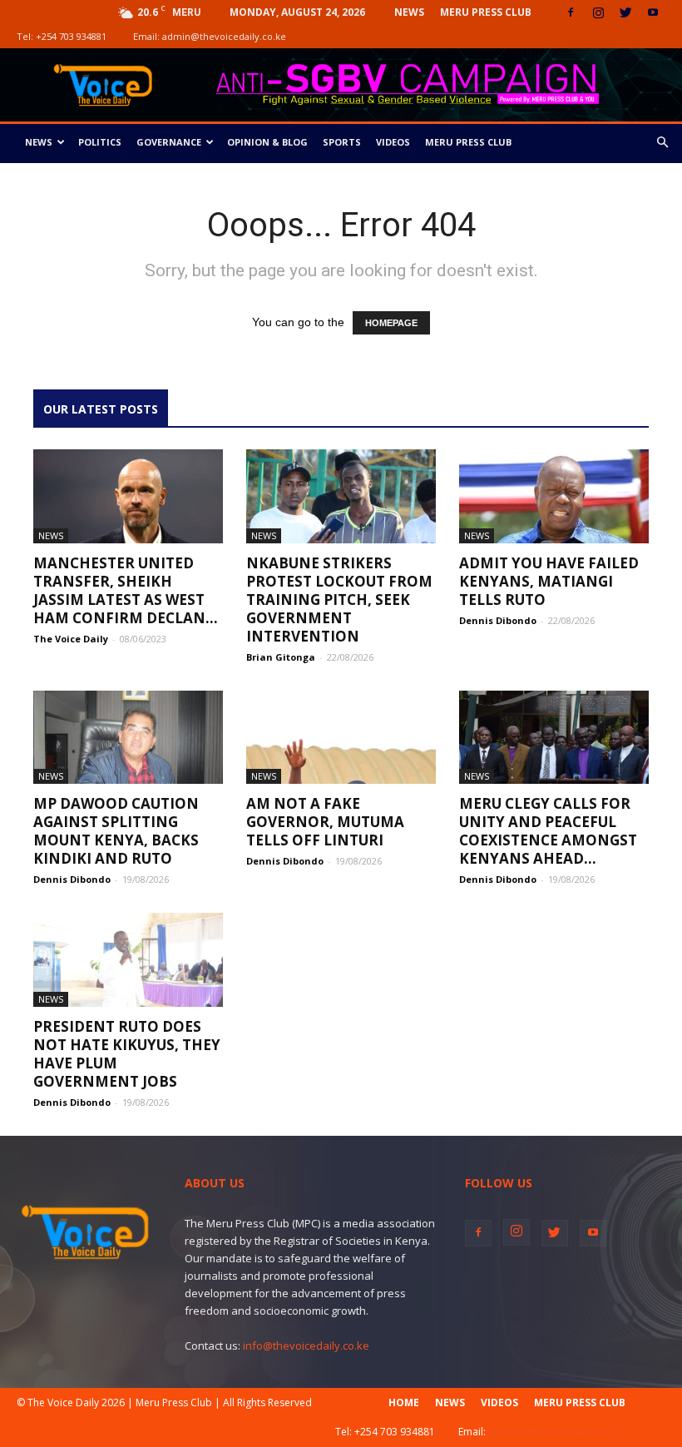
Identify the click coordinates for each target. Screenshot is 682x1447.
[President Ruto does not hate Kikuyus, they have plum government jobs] (128, 960)
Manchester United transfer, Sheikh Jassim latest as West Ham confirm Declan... (125, 590)
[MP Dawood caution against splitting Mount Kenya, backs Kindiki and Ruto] (128, 738)
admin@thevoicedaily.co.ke (224, 36)
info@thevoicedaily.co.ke (306, 1345)
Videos (393, 142)
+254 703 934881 (71, 36)
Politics (99, 142)
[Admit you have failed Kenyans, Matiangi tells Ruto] (554, 496)
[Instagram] (598, 12)
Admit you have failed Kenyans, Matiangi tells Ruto (549, 581)
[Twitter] (625, 12)
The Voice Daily (70, 638)
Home (403, 1402)
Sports (342, 142)
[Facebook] (570, 12)
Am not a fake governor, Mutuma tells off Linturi (325, 822)
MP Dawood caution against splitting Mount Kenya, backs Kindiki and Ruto (116, 831)
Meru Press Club (485, 12)
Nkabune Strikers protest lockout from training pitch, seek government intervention (339, 599)
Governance (168, 142)
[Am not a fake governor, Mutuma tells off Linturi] (341, 738)
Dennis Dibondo (497, 620)
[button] (662, 143)
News (409, 12)
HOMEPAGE (391, 323)
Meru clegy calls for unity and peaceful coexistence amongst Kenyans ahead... (548, 831)
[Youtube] (652, 12)
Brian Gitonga (280, 657)
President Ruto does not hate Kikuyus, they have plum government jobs (126, 1054)
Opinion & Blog (267, 142)
